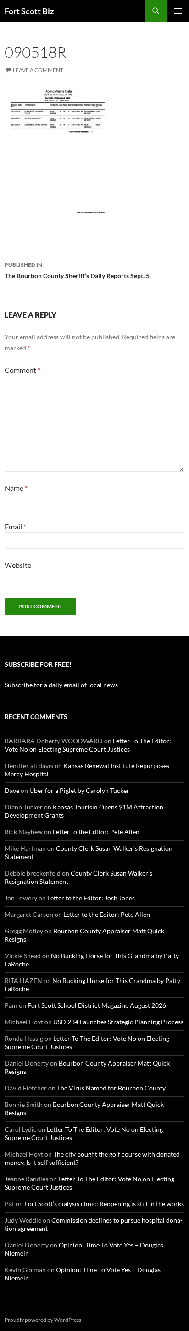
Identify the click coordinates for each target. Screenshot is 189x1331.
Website (18, 565)
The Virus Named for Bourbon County (111, 1088)
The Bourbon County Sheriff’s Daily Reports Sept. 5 (77, 270)
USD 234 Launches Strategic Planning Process (118, 1022)
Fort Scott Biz (29, 11)
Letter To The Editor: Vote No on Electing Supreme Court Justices (88, 745)
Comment (22, 369)
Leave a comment (38, 70)
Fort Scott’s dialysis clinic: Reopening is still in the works (104, 1203)
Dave (12, 790)
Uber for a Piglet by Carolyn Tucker (79, 790)
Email (15, 526)
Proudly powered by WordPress (43, 1319)
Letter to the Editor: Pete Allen (96, 832)
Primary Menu (178, 11)
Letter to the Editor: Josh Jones (91, 898)
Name (16, 487)
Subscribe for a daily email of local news (61, 685)
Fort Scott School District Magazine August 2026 (97, 1005)
